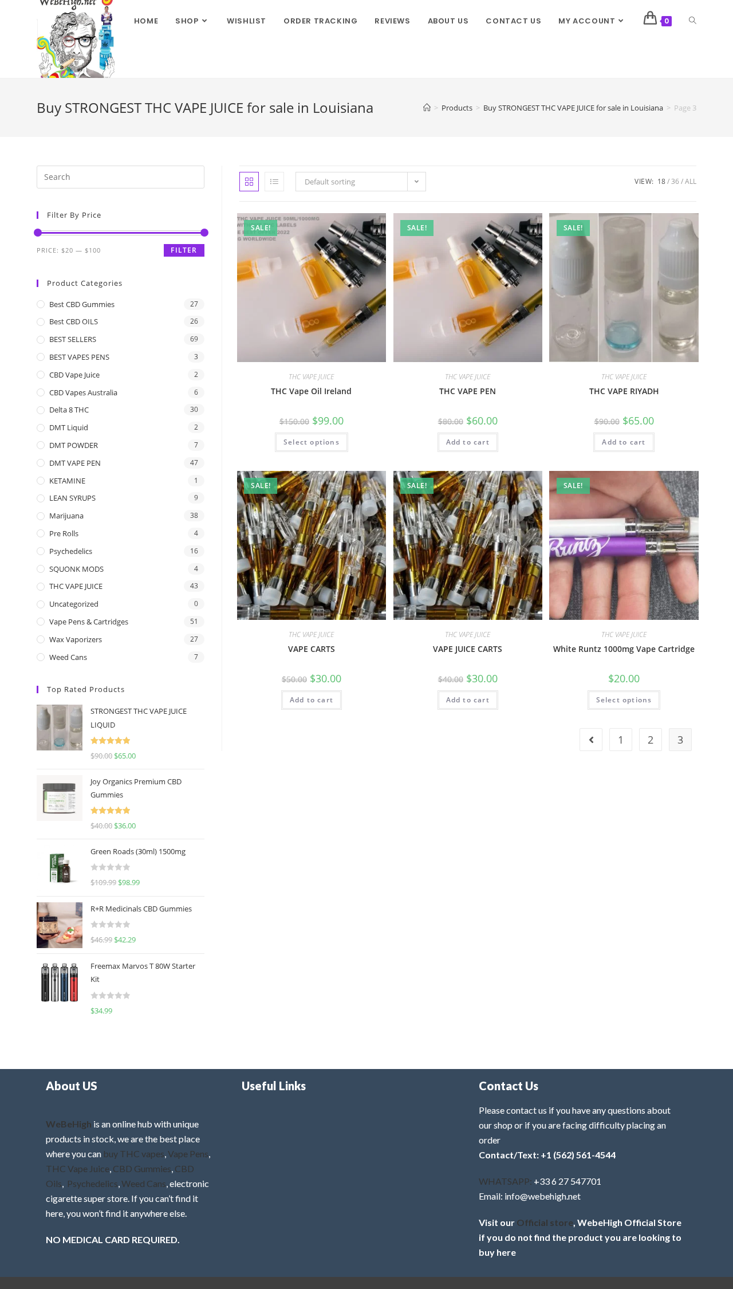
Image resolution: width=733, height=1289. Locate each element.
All (690, 181)
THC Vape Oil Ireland (311, 391)
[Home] (427, 108)
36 (675, 181)
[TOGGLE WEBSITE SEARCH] (692, 21)
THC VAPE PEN (467, 391)
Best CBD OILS (73, 321)
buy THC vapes (133, 1153)
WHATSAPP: (505, 1181)
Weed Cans (68, 657)
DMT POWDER (73, 445)
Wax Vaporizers (75, 639)
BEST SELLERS (72, 339)
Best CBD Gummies (82, 304)
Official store (545, 1222)
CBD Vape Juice (74, 375)
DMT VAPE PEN (75, 463)
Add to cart (468, 442)
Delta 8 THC (69, 409)
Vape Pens (188, 1153)
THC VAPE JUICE (311, 377)
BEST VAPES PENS (79, 357)
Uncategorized (73, 604)
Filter (184, 250)
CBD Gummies (142, 1168)
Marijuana (66, 515)
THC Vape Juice (77, 1168)
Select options (311, 442)
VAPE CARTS (311, 648)
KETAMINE (67, 480)
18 (661, 181)
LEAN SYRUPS (72, 498)
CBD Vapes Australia (83, 392)
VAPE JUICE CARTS (467, 648)
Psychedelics (70, 551)
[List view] (274, 181)
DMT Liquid (68, 427)
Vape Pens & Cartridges (88, 621)
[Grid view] (249, 181)
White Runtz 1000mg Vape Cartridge (624, 648)
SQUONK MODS (76, 569)
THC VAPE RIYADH (624, 391)
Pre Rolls (63, 533)
